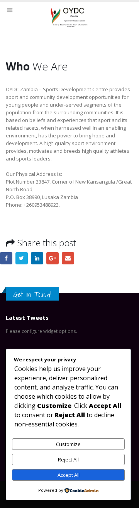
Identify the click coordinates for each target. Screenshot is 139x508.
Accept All (69, 474)
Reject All (68, 459)
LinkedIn (37, 258)
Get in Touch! (32, 294)
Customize (68, 444)
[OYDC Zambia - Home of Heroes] (69, 18)
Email (68, 258)
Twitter (21, 258)
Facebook (6, 258)
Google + (52, 258)
